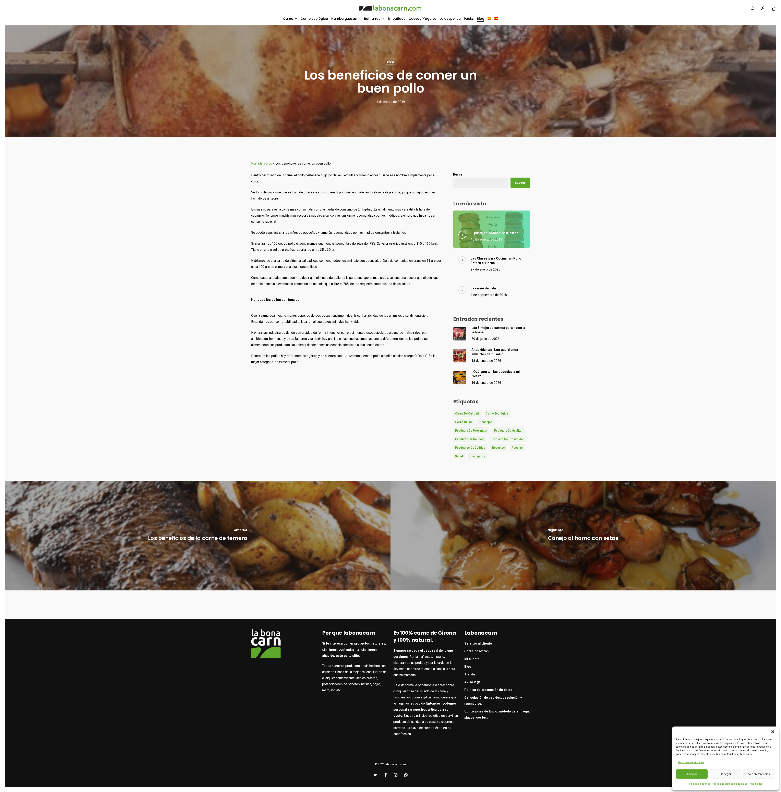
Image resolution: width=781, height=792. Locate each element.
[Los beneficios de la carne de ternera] (197, 535)
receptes (498, 447)
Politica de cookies (699, 783)
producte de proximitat (471, 430)
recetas (517, 447)
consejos (485, 422)
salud (459, 456)
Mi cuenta (471, 659)
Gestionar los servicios (691, 762)
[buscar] (752, 8)
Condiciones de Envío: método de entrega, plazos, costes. (497, 714)
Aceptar (692, 774)
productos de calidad (470, 447)
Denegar (725, 774)
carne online (463, 422)
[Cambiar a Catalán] (489, 18)
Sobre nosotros (476, 651)
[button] (773, 732)
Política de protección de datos (729, 783)
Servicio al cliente (478, 643)
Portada (256, 163)
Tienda (469, 674)
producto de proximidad (508, 439)
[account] (763, 8)
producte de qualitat (508, 430)
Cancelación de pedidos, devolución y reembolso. (493, 701)
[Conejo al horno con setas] (583, 535)
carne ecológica (497, 413)
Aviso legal (755, 783)
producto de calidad (469, 439)
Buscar (458, 174)
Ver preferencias (759, 774)
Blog (390, 62)
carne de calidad (467, 413)
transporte (477, 456)
